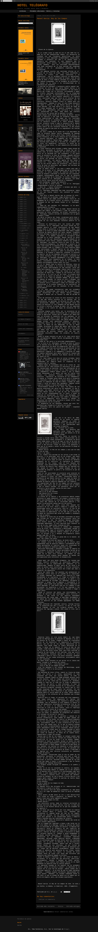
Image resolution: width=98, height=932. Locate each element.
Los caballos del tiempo (28, 365)
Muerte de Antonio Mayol (24, 254)
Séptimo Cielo (24, 378)
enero (23, 298)
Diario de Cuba (23, 324)
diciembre (24, 223)
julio (23, 236)
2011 (21, 307)
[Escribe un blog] (65, 892)
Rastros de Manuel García (24, 264)
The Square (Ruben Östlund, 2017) (25, 380)
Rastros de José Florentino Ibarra (25, 280)
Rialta (20, 314)
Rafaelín (23, 284)
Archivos (22, 11)
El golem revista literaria (23, 341)
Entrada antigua (73, 906)
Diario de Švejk (25, 362)
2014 (21, 300)
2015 (21, 221)
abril (23, 242)
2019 (21, 212)
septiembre (24, 230)
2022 (21, 206)
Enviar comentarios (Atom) (64, 911)
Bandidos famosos (24, 287)
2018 (21, 215)
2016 (21, 219)
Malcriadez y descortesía (25, 245)
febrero (24, 295)
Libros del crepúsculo (25, 328)
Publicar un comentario (47, 899)
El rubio (23, 267)
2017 (21, 217)
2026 (21, 197)
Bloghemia (23, 351)
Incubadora (21, 333)
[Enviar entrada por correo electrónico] (61, 892)
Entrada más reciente (45, 906)
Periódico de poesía (24, 919)
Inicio (60, 906)
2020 (21, 210)
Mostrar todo (30, 395)
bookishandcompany (24, 344)
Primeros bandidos (24, 290)
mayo (23, 240)
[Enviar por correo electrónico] (64, 892)
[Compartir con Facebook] (68, 892)
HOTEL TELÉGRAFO (32, 5)
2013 (21, 302)
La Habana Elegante (24, 319)
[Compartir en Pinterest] (69, 892)
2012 (21, 305)
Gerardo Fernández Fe (25, 386)
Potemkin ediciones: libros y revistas (45, 11)
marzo (23, 293)
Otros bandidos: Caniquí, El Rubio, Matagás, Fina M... (25, 273)
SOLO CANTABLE (24, 372)
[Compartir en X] (67, 892)
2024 (21, 201)
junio (23, 238)
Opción (19, 925)
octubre (24, 228)
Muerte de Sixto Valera (24, 249)
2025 (21, 199)
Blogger (66, 929)
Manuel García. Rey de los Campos (25, 259)
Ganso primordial (23, 338)
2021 (21, 208)
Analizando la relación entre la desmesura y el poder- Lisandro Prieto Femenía (25, 355)
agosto (23, 233)
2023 (21, 204)
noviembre (24, 225)
